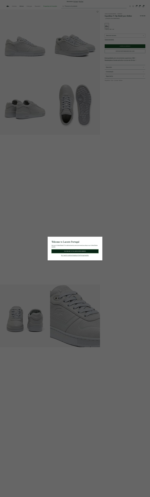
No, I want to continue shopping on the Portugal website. (75, 255)
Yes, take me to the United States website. (75, 251)
